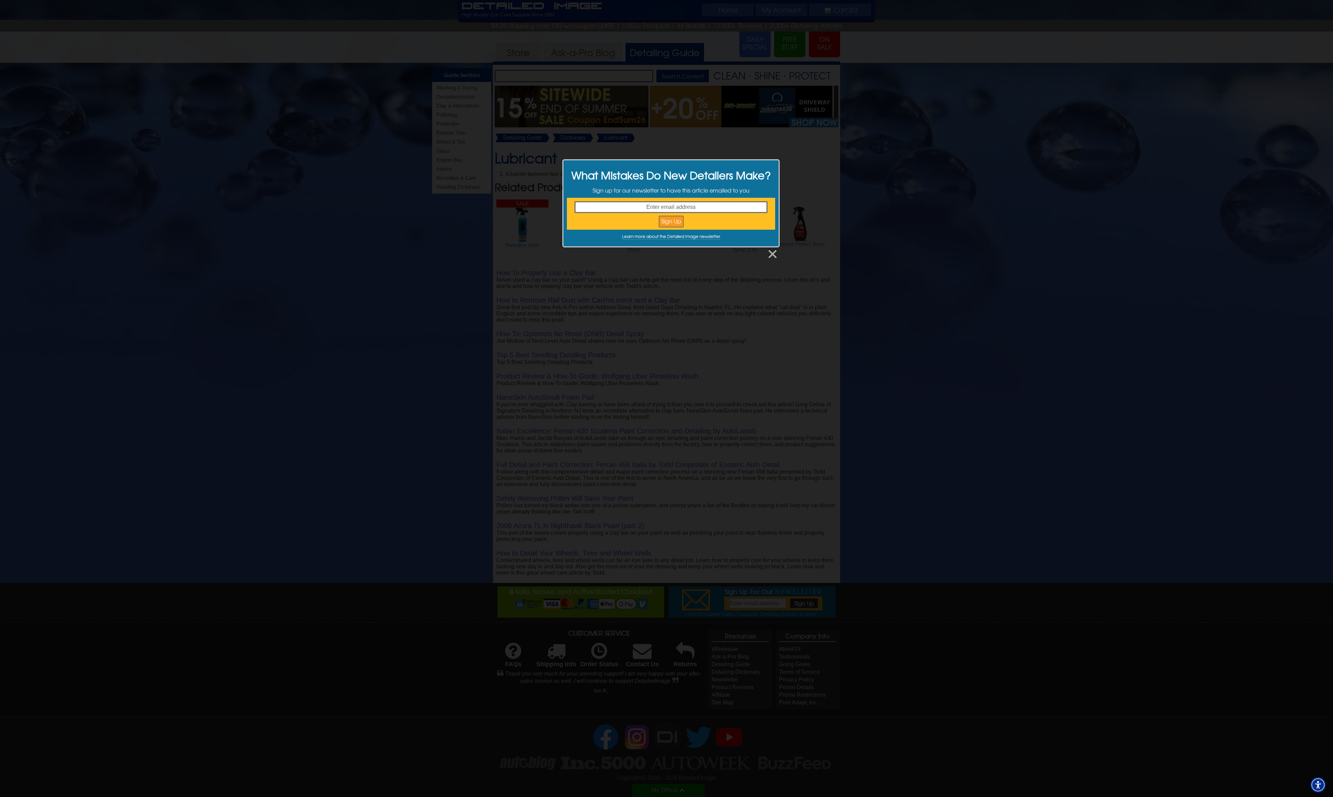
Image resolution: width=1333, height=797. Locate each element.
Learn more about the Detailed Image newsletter (671, 236)
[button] (1318, 784)
